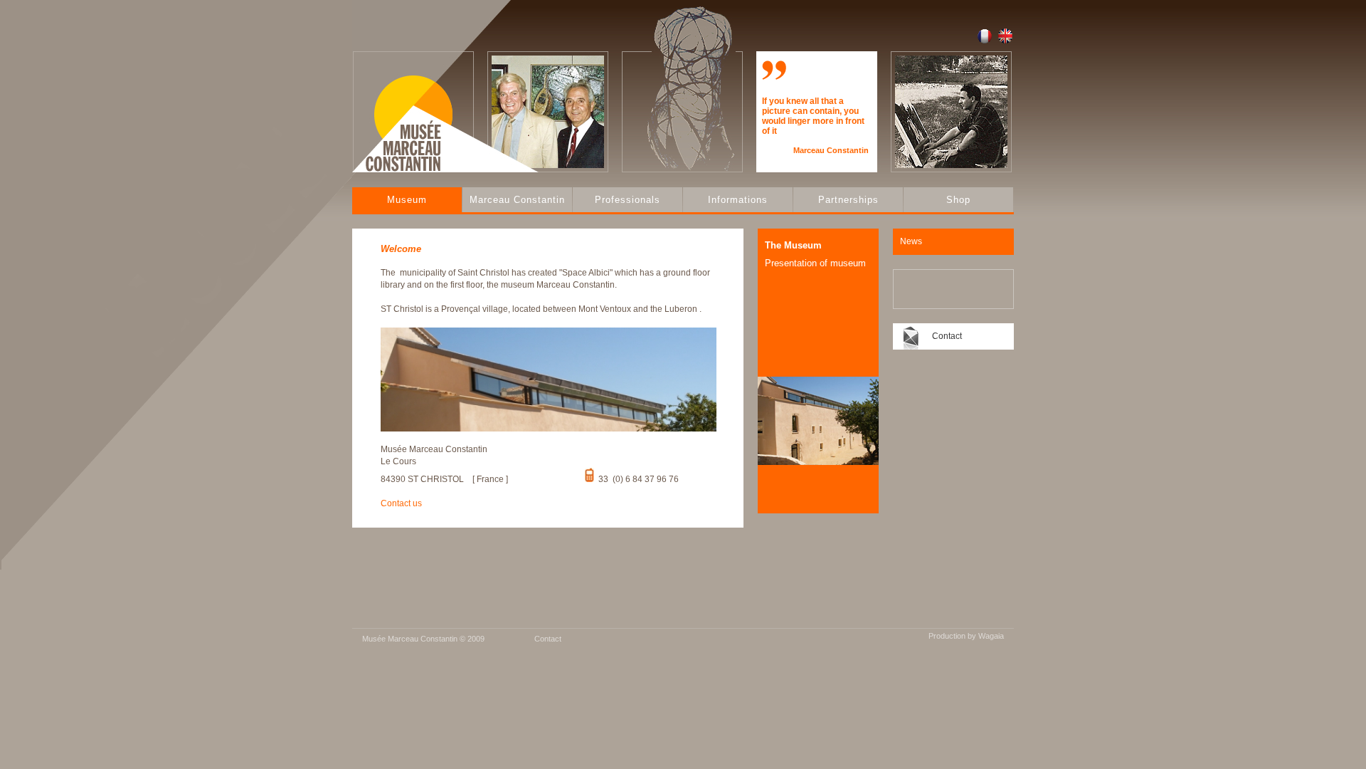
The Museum (793, 245)
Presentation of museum (815, 263)
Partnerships (848, 199)
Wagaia (991, 636)
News (911, 241)
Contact (947, 336)
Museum (407, 199)
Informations (738, 199)
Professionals (627, 199)
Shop (958, 199)
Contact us (401, 503)
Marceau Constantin (517, 199)
